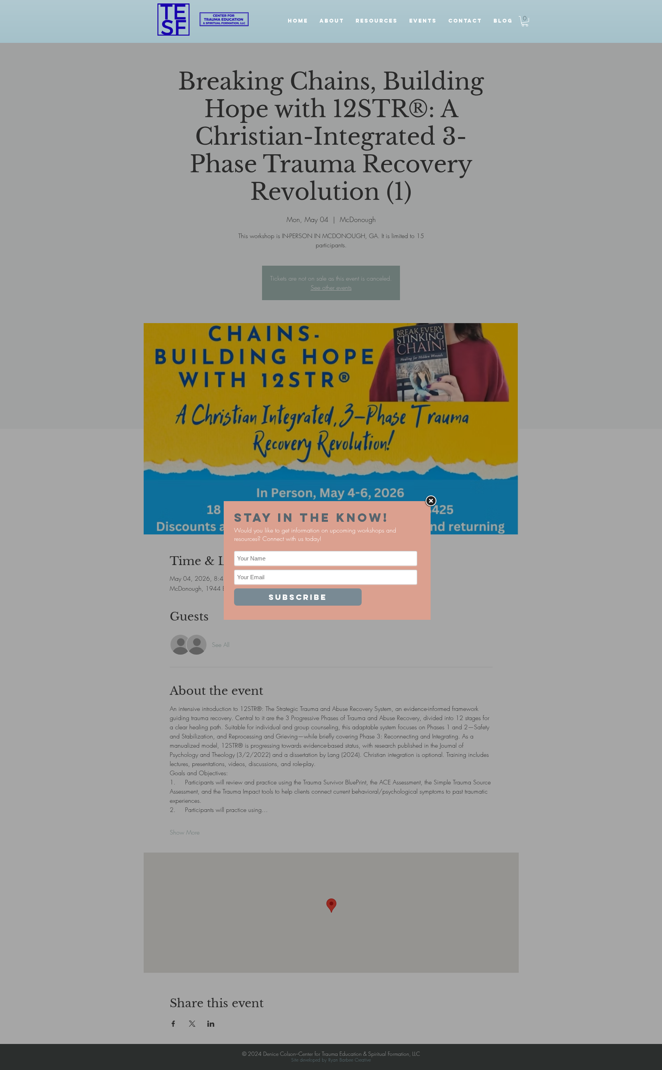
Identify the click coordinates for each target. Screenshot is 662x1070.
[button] (376, 21)
